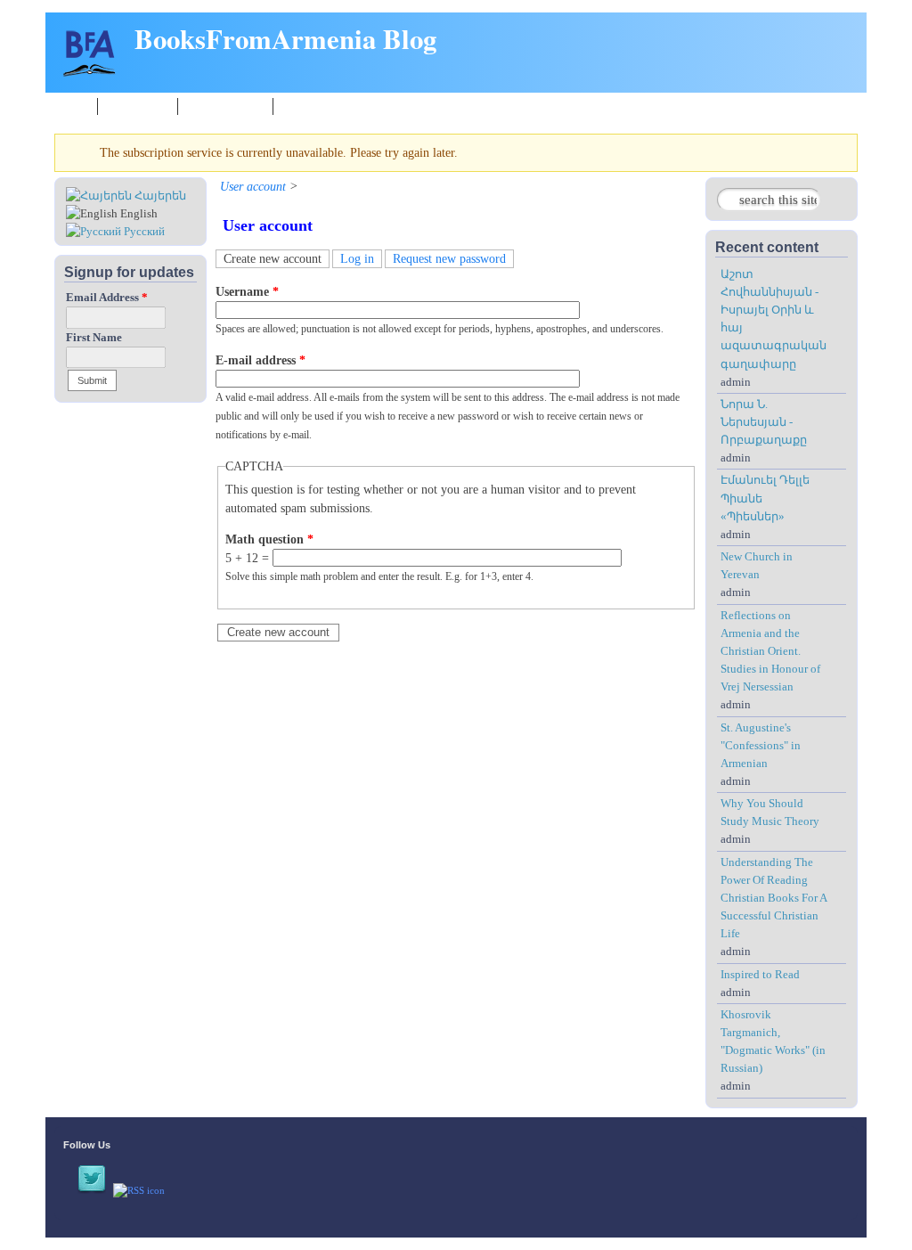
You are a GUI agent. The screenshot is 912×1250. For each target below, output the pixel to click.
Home (73, 105)
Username (247, 291)
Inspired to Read (760, 974)
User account (253, 186)
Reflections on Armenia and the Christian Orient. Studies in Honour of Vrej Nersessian (770, 651)
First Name (94, 337)
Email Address (107, 297)
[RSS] (139, 1190)
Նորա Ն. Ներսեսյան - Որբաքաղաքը (764, 422)
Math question (269, 539)
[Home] (90, 72)
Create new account (277, 259)
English (138, 214)
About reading (225, 105)
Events (299, 105)
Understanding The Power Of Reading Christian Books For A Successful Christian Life (773, 898)
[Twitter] (91, 1190)
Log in (357, 259)
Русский (143, 231)
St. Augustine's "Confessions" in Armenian (761, 746)
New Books (137, 105)
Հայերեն (159, 196)
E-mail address (260, 360)
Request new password (449, 259)
